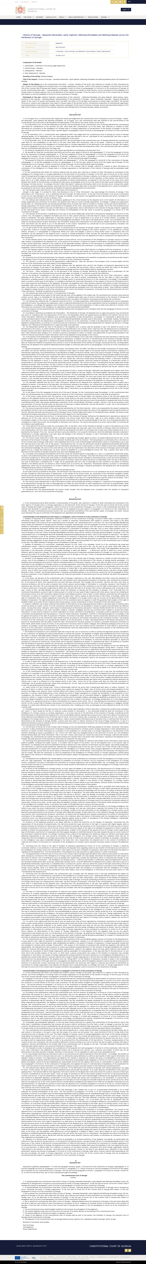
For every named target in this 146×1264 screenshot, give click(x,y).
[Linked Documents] (1, 511)
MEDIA (61, 17)
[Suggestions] (1, 525)
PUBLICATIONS (93, 17)
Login (124, 9)
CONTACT (34, 2)
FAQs (16, 2)
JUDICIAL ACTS (51, 17)
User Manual (25, 2)
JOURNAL (104, 17)
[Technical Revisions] (1, 514)
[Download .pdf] (1, 529)
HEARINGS (39, 17)
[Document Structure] (1, 507)
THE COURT (27, 17)
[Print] (1, 532)
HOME (18, 17)
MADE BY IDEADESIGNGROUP (123, 1262)
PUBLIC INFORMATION (75, 17)
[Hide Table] (1, 518)
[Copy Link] (1, 521)
